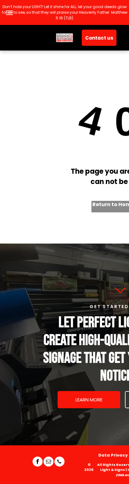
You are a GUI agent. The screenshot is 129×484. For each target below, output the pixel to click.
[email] (49, 462)
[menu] (9, 13)
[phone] (59, 462)
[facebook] (38, 462)
